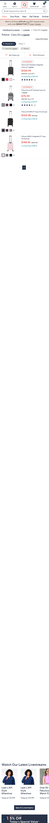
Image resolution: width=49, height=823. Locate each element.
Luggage (26, 30)
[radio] (3, 79)
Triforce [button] (26, 48)
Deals (4, 16)
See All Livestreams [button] (24, 807)
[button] (5, 5)
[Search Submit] (44, 11)
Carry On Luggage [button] (11, 48)
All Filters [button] (14, 55)
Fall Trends (34, 16)
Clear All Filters (41, 39)
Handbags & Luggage (11, 30)
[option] (24, 23)
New (24, 16)
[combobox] (22, 11)
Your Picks (14, 16)
